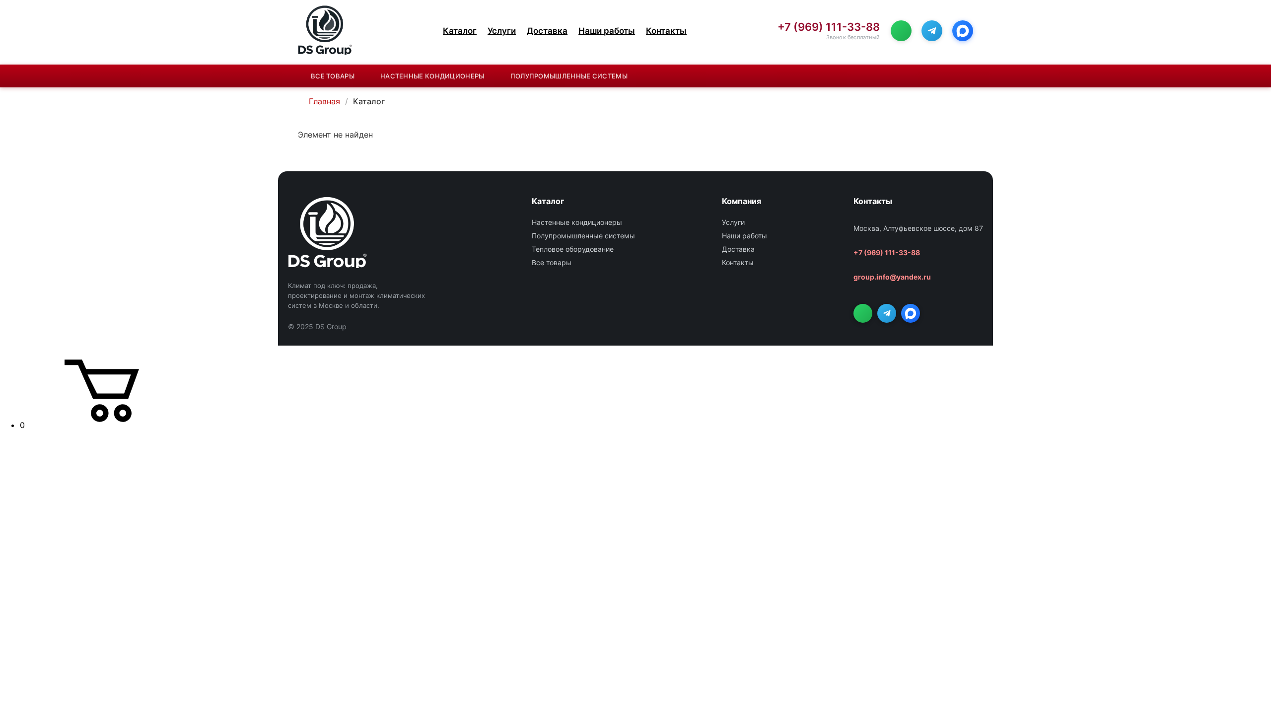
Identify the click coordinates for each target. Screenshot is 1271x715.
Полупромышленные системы (569, 76)
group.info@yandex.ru (892, 277)
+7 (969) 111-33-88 (828, 27)
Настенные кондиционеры (432, 76)
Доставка (547, 31)
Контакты (666, 31)
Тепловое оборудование (573, 249)
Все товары (332, 76)
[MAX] (962, 30)
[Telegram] (931, 30)
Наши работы (606, 31)
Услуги (502, 31)
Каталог (460, 31)
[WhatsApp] (901, 30)
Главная (324, 101)
